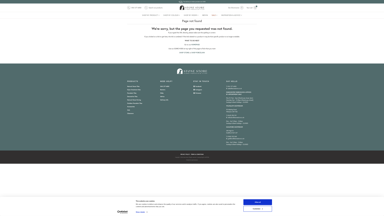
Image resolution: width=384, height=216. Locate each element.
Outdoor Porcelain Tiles (134, 103)
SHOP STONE (184, 53)
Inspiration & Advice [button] (231, 15)
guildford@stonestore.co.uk (236, 139)
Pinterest (198, 93)
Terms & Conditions (197, 154)
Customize (256, 209)
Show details (140, 212)
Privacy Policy (185, 154)
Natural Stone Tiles (133, 86)
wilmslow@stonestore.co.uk (236, 117)
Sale (128, 110)
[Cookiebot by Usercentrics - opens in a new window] (122, 212)
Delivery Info (164, 100)
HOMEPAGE (195, 45)
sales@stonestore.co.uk (235, 88)
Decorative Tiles (132, 96)
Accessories (131, 107)
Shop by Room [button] (190, 15)
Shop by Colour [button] (170, 15)
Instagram (198, 90)
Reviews (162, 90)
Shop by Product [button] (150, 15)
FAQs (162, 93)
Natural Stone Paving (134, 100)
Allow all (258, 202)
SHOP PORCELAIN (198, 53)
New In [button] (205, 15)
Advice (162, 96)
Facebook (198, 86)
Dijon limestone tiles (134, 90)
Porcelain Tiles (131, 93)
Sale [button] (214, 15)
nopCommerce (195, 160)
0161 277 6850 (164, 86)
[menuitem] (150, 15)
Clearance (130, 113)
